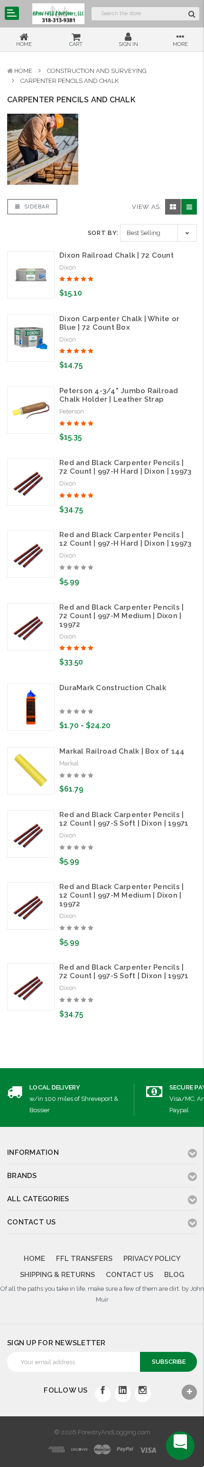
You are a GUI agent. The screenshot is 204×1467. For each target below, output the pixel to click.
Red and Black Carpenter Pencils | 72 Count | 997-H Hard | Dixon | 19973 (125, 467)
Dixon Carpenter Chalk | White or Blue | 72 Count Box (119, 323)
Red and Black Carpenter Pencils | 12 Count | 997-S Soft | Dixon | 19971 (123, 819)
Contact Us (129, 1274)
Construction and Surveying (97, 70)
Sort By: (103, 232)
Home (23, 70)
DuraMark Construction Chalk (112, 688)
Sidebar (35, 207)
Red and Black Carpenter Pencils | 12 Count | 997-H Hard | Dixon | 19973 (125, 539)
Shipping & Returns (57, 1274)
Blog (174, 1274)
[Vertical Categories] (12, 13)
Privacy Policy (152, 1258)
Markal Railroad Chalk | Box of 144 (122, 751)
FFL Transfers (84, 1258)
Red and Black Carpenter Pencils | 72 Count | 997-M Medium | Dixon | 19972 (121, 616)
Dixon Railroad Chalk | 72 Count (116, 255)
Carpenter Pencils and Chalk (69, 80)
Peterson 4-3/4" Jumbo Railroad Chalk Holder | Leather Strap (118, 395)
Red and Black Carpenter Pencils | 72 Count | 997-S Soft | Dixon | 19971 (123, 971)
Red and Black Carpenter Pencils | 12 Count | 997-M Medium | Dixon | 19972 (121, 895)
